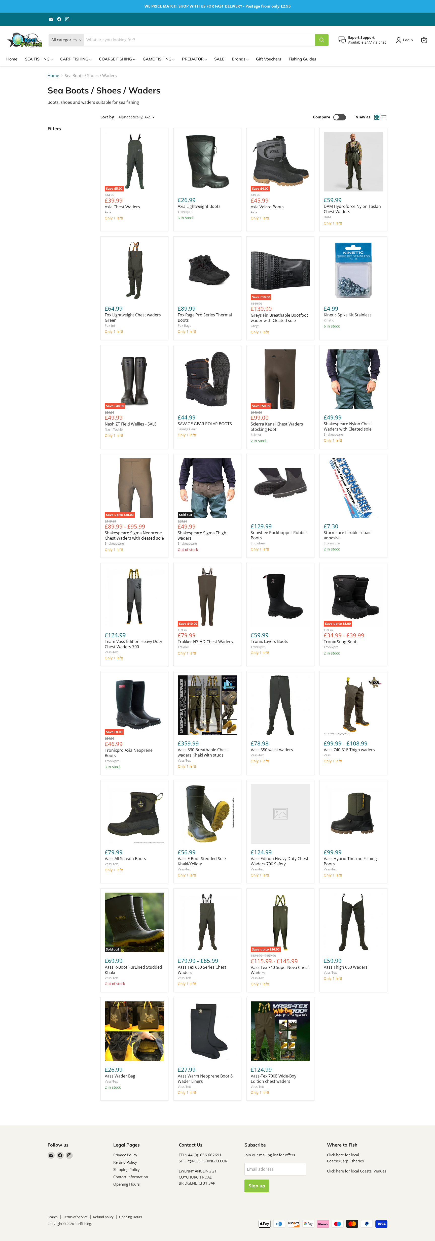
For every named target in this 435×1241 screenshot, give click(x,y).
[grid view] (376, 117)
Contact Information (130, 1176)
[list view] (383, 117)
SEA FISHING (38, 58)
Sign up (256, 1186)
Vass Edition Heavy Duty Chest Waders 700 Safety (279, 861)
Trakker (183, 647)
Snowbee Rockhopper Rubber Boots (279, 535)
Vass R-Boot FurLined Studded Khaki (133, 969)
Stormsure (332, 543)
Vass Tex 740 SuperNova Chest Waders (280, 970)
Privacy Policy (125, 1154)
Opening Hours (126, 1184)
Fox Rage (184, 325)
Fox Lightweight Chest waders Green (133, 317)
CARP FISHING (74, 58)
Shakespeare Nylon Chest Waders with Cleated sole (348, 426)
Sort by (107, 117)
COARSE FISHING (116, 58)
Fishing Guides (302, 58)
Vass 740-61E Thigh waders (349, 750)
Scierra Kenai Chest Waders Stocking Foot (277, 426)
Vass (327, 755)
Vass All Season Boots (125, 858)
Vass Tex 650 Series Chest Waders (202, 969)
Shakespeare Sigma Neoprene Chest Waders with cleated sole (134, 535)
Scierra (256, 434)
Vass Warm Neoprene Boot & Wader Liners (205, 1078)
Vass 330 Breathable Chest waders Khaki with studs (203, 752)
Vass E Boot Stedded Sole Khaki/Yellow (202, 861)
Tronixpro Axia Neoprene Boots (129, 752)
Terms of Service (75, 1217)
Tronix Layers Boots (269, 641)
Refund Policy (125, 1162)
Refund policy (103, 1217)
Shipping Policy (126, 1169)
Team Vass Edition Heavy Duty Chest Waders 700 (133, 644)
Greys (255, 325)
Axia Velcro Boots (267, 207)
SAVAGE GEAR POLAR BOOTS (205, 424)
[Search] (322, 40)
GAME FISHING (157, 58)
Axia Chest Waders (122, 207)
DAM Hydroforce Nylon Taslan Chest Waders (352, 209)
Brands (239, 58)
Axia (108, 212)
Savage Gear (187, 429)
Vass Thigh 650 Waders (346, 967)
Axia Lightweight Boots (199, 206)
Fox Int (110, 325)
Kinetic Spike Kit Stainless (348, 315)
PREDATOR (193, 58)
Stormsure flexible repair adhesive (347, 535)
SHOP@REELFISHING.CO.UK (203, 1160)
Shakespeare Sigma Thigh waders (202, 535)
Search (53, 1217)
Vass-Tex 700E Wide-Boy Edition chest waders (273, 1078)
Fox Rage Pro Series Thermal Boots (205, 317)
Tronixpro (185, 211)
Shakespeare (333, 434)
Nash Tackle (114, 429)
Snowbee (258, 543)
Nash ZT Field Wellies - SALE (131, 424)
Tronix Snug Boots (341, 641)
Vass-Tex (111, 652)
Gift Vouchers (268, 58)
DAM (327, 217)
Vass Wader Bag (120, 1076)
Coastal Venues (373, 1170)
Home (11, 58)
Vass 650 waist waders (272, 750)
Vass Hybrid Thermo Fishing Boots (350, 861)
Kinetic (329, 320)
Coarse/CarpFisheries (345, 1160)
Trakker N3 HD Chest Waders (205, 641)
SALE (219, 58)
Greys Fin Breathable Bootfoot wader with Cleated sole (279, 317)
